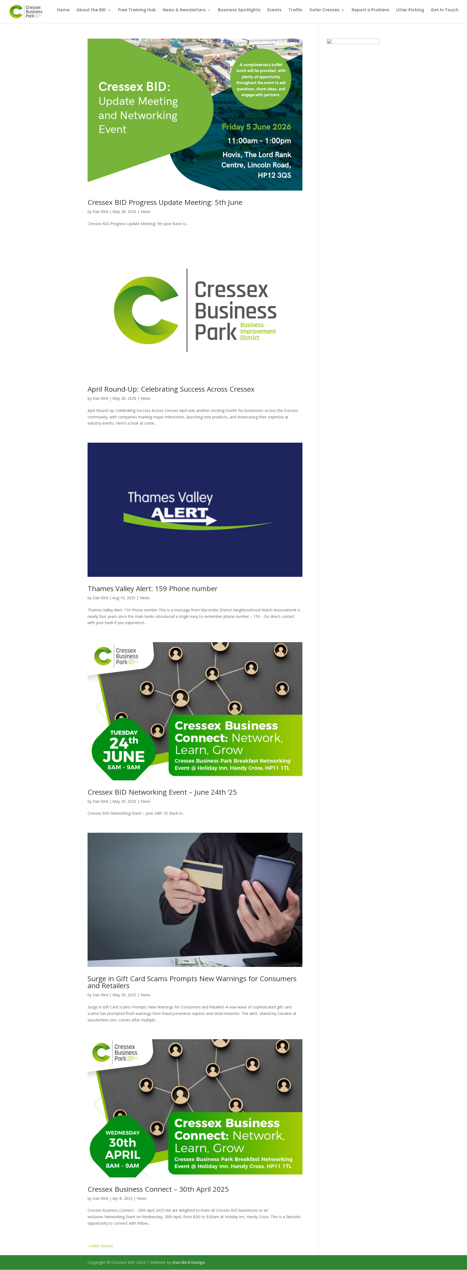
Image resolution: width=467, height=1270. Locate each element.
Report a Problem (370, 10)
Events (274, 10)
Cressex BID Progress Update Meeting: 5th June (165, 202)
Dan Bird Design (189, 1262)
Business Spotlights (239, 10)
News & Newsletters (184, 10)
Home (63, 10)
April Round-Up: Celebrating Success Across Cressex (171, 389)
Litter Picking (410, 10)
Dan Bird (100, 211)
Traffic (295, 10)
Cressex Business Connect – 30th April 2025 (158, 1189)
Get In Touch (444, 10)
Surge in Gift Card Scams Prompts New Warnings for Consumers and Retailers (192, 982)
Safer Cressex (324, 10)
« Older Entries (100, 1245)
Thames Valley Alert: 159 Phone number (153, 588)
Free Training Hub (137, 10)
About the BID (91, 10)
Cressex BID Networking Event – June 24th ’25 (162, 792)
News (146, 211)
